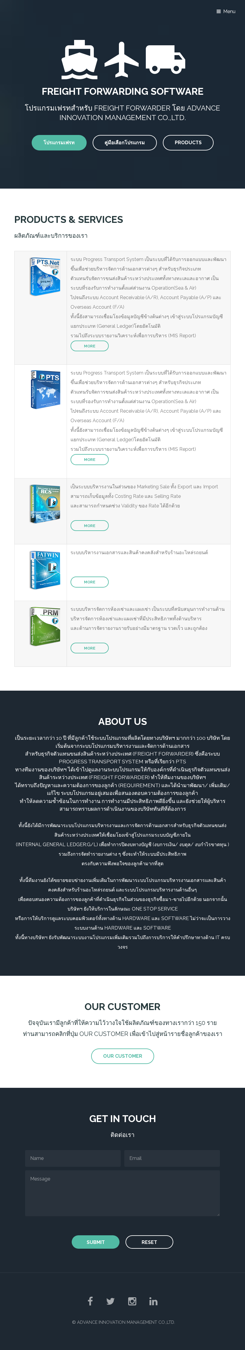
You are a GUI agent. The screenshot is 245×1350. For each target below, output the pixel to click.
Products (188, 142)
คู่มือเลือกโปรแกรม (125, 142)
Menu (229, 11)
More (89, 346)
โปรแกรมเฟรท (59, 142)
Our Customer (122, 1056)
